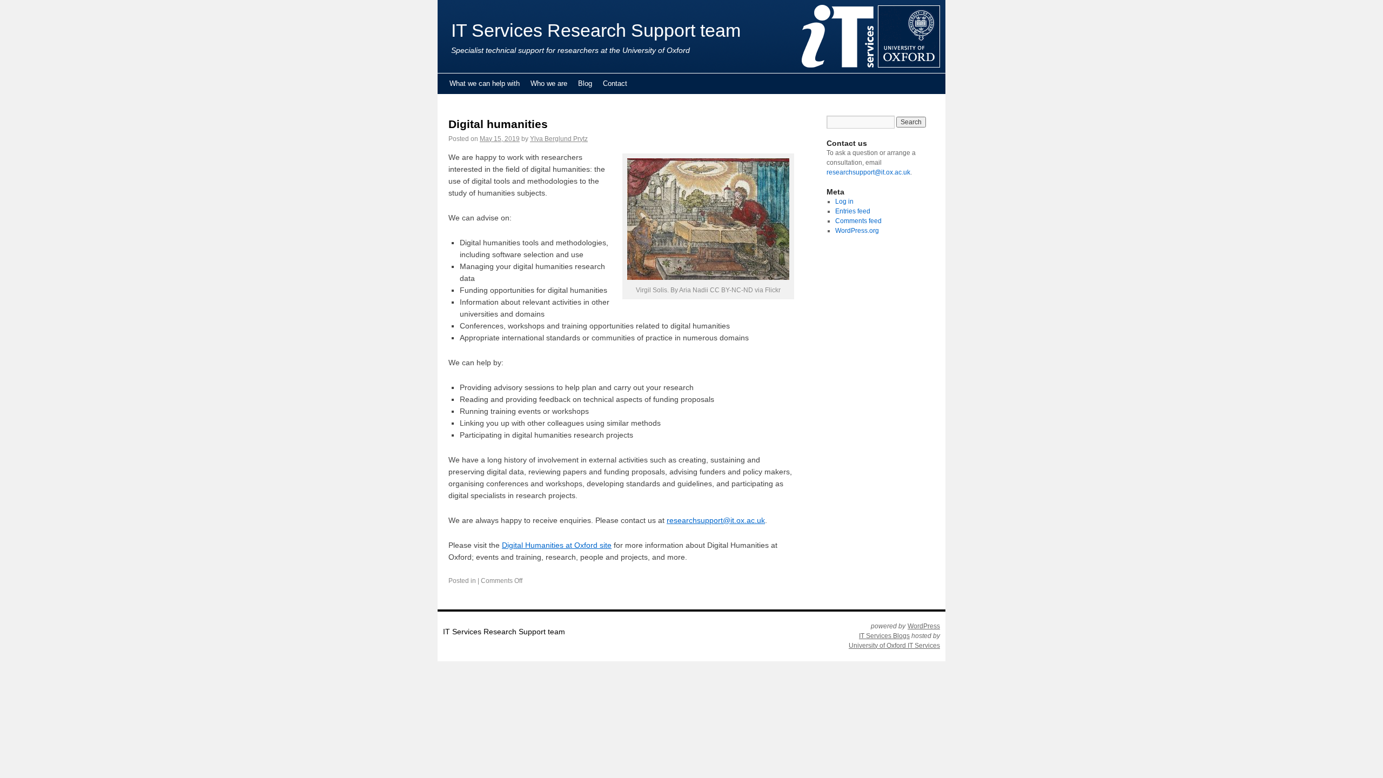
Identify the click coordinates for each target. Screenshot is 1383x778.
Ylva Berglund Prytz (559, 139)
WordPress (924, 626)
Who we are (549, 83)
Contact (615, 83)
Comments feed (858, 221)
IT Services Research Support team (596, 31)
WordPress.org (857, 230)
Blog (585, 83)
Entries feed (852, 211)
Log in (844, 201)
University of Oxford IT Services (894, 645)
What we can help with (484, 83)
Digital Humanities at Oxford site (557, 545)
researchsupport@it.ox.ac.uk (716, 520)
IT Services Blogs (884, 636)
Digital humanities (498, 124)
